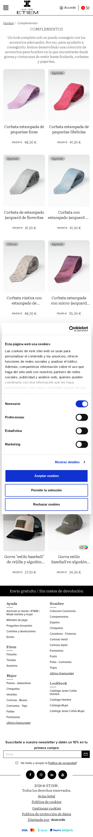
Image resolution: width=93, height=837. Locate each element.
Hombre (8, 23)
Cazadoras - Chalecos (63, 634)
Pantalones (13, 717)
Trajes (53, 668)
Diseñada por (39, 819)
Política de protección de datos (46, 813)
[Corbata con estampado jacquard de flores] (69, 181)
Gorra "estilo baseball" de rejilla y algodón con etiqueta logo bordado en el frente (24, 564)
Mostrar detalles (67, 462)
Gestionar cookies (46, 808)
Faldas (10, 711)
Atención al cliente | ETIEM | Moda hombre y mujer (23, 612)
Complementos (59, 617)
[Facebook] (30, 774)
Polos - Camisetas (61, 662)
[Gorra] (24, 525)
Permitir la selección (46, 490)
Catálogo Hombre (60, 700)
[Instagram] (41, 774)
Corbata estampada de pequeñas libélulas (69, 129)
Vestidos (11, 694)
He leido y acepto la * (49, 763)
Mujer (11, 675)
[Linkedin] (52, 774)
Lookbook (58, 683)
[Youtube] (62, 774)
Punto (53, 656)
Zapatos (55, 622)
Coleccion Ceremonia (63, 611)
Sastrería (11, 666)
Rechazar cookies (46, 504)
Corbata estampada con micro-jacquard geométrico (69, 303)
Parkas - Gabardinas (18, 683)
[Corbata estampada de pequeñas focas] (24, 95)
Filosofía (11, 654)
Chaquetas (13, 689)
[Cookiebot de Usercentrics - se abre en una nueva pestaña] (69, 329)
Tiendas (11, 660)
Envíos (10, 637)
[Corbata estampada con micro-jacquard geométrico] (69, 266)
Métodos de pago (16, 620)
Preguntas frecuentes (19, 625)
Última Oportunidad (18, 723)
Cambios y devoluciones (21, 631)
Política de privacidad (62, 763)
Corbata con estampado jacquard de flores (69, 217)
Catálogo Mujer (59, 705)
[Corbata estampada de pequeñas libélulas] (69, 95)
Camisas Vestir (59, 639)
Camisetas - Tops (16, 706)
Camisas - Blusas (16, 700)
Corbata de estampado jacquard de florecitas (24, 214)
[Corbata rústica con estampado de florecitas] (24, 266)
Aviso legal (46, 795)
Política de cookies (46, 801)
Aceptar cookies (46, 476)
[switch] (82, 417)
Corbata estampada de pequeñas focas (24, 129)
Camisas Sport (58, 645)
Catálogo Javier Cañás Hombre (63, 692)
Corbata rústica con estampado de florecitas (24, 303)
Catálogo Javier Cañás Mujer (67, 711)
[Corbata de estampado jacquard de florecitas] (24, 181)
